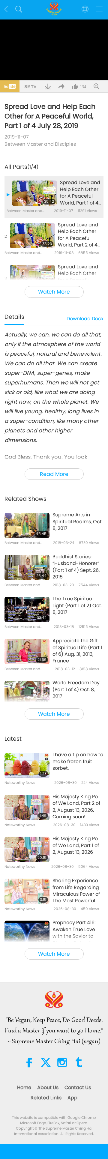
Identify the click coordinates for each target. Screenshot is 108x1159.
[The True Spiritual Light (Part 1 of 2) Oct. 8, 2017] (27, 609)
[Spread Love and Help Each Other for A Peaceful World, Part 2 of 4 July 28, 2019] (32, 235)
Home (24, 1087)
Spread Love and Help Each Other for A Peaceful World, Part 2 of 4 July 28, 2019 (78, 235)
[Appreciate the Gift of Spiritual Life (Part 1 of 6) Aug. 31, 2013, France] (27, 651)
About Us (47, 1087)
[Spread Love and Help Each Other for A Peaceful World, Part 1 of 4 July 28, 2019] (34, 193)
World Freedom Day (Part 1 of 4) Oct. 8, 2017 (76, 690)
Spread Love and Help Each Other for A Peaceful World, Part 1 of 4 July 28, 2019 (80, 192)
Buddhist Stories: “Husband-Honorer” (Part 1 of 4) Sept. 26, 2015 (76, 567)
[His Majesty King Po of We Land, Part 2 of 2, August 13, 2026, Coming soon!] (27, 807)
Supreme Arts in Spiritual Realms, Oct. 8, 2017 (77, 522)
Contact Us (77, 1087)
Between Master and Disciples (40, 144)
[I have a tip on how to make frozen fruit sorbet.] (27, 765)
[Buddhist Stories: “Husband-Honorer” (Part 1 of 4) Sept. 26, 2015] (27, 567)
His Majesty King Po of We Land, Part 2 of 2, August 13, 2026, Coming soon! (76, 806)
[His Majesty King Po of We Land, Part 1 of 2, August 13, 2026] (27, 849)
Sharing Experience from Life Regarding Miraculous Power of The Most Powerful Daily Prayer (76, 890)
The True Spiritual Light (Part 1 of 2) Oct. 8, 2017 (77, 606)
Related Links (46, 1097)
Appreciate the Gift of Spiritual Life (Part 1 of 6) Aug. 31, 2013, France (77, 651)
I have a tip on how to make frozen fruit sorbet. (77, 761)
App (72, 1097)
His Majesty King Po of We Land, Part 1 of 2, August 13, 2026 (75, 845)
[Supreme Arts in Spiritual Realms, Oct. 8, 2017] (27, 525)
